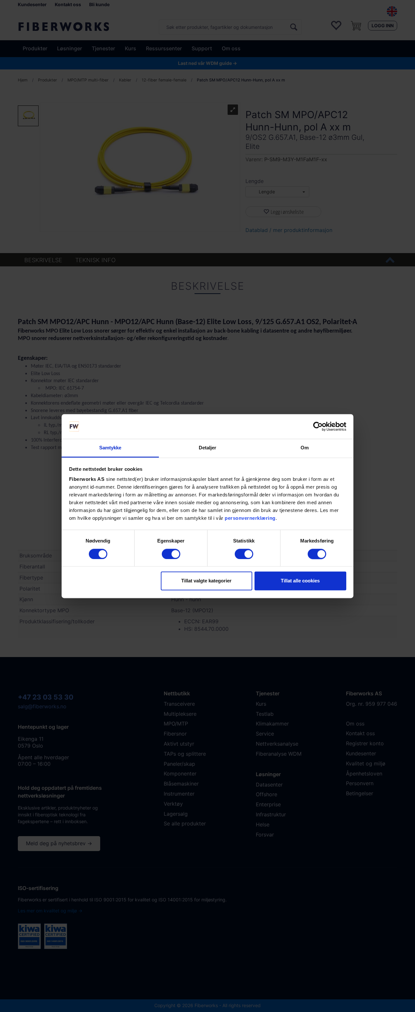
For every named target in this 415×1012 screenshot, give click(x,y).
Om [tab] (305, 448)
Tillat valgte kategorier (206, 581)
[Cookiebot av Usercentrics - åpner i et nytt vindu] (318, 426)
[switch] (171, 554)
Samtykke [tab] (110, 448)
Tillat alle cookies (300, 581)
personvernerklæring (250, 518)
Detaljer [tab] (208, 448)
